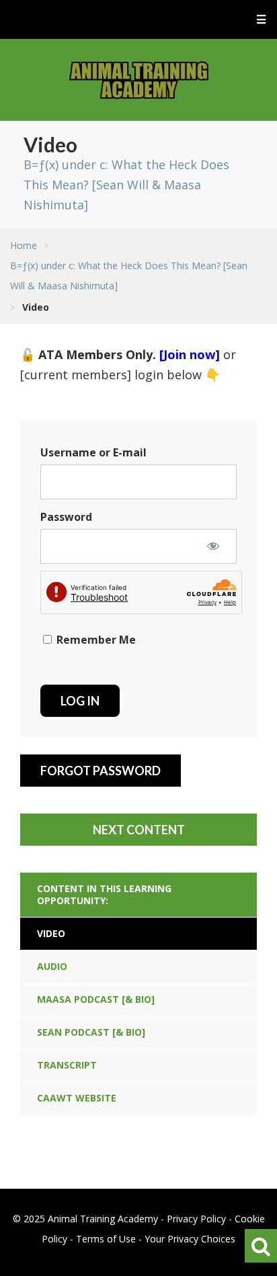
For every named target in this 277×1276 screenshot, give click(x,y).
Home (23, 245)
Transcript (67, 1065)
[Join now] (189, 354)
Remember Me (95, 639)
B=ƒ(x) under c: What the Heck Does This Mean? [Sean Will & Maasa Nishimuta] (126, 184)
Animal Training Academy (139, 79)
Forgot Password (100, 770)
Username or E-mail (93, 452)
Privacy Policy (196, 1218)
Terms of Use (106, 1238)
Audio (52, 966)
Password (66, 516)
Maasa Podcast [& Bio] (96, 999)
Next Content (139, 829)
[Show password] (213, 546)
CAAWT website (76, 1097)
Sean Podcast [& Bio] (91, 1032)
